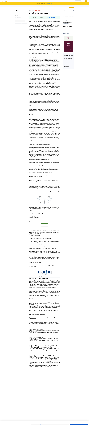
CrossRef (56, 322)
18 (37, 242)
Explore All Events (49, 3)
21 (53, 287)
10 (32, 134)
